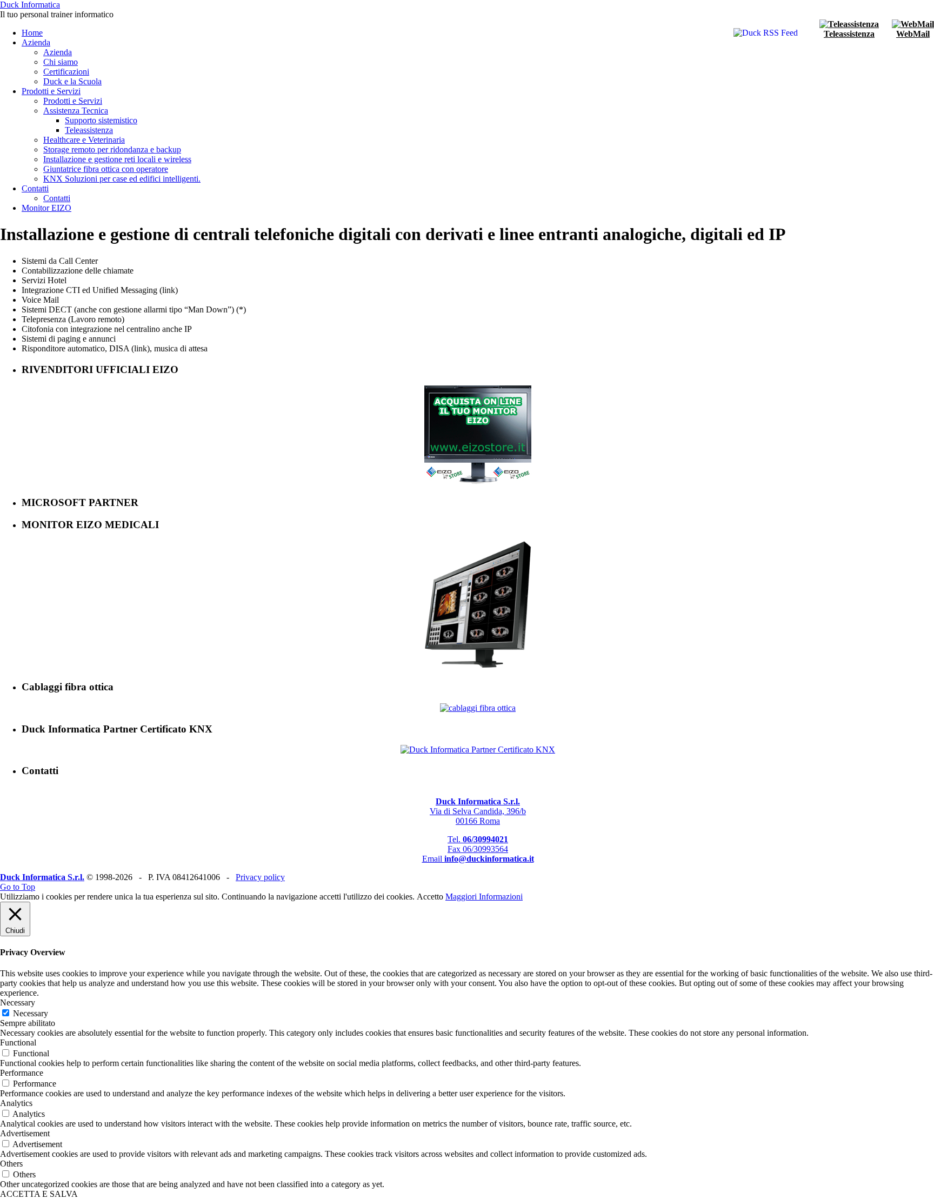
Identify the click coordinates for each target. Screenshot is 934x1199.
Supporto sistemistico (101, 120)
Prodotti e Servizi (51, 91)
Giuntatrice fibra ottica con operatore (105, 169)
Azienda (36, 42)
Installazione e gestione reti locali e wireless (117, 159)
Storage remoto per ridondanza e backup (112, 149)
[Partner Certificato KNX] (478, 749)
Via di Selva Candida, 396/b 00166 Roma (478, 811)
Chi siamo (60, 61)
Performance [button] (21, 1072)
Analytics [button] (16, 1103)
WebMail (913, 33)
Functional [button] (18, 1042)
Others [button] (11, 1163)
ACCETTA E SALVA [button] (39, 1193)
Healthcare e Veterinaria (84, 139)
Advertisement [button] (25, 1133)
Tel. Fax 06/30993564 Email (478, 849)
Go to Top (17, 886)
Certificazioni (66, 71)
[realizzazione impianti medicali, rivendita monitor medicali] (478, 666)
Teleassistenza (849, 33)
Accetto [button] (430, 896)
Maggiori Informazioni (484, 896)
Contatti (35, 188)
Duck (30, 4)
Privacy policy (260, 877)
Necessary (30, 1013)
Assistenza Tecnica (75, 110)
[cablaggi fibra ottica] (478, 707)
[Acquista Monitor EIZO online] (477, 481)
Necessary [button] (17, 1002)
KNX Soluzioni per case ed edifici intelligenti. (122, 178)
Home (32, 32)
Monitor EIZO (46, 207)
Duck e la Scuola (72, 81)
